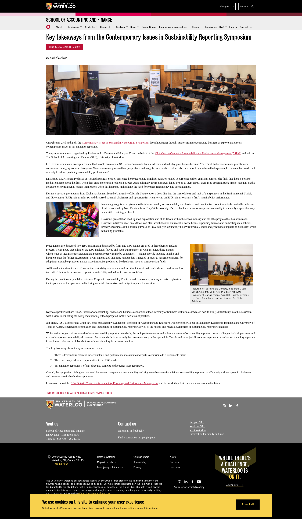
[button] (227, 6)
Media (108, 392)
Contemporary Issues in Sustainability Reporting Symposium (115, 142)
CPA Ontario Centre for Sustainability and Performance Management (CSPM (197, 153)
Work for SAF (197, 426)
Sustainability (77, 392)
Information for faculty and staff (207, 434)
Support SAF (197, 422)
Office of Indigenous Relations (94, 493)
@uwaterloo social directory (189, 487)
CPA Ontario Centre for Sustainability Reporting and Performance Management (114, 383)
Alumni (99, 392)
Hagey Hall (52, 434)
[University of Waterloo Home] (61, 6)
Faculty (90, 392)
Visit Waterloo (198, 430)
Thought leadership (57, 392)
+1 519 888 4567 (60, 463)
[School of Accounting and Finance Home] (48, 27)
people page (148, 437)
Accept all (248, 504)
